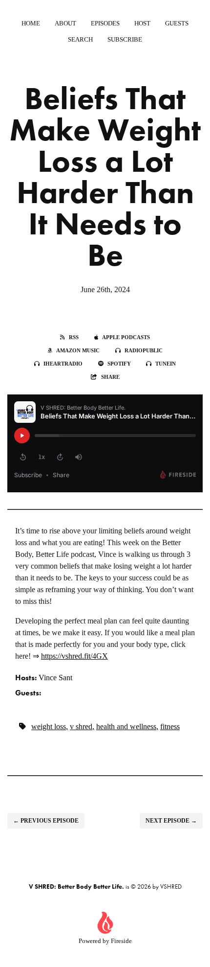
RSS (74, 337)
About (65, 23)
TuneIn (165, 364)
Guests (177, 23)
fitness (170, 726)
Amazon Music (78, 350)
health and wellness (126, 726)
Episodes (105, 23)
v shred (81, 726)
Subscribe (124, 39)
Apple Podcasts (126, 337)
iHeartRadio (63, 364)
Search (80, 39)
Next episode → (171, 820)
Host (142, 23)
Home (30, 23)
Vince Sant (55, 677)
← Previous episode (46, 820)
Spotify (119, 364)
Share (110, 377)
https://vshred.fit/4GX (74, 656)
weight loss (48, 726)
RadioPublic (144, 350)
